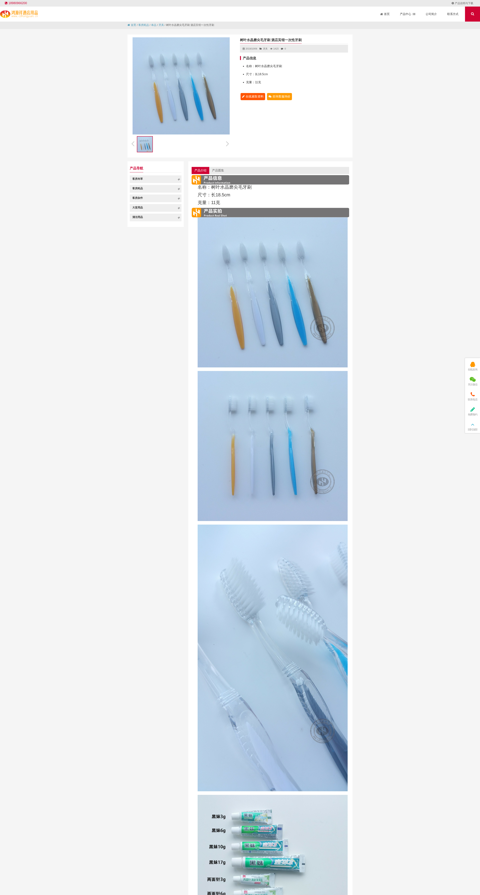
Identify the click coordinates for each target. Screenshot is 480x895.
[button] (227, 143)
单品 (153, 24)
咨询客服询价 (281, 96)
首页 (133, 24)
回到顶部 (472, 429)
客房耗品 (143, 24)
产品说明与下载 (464, 3)
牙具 (161, 24)
